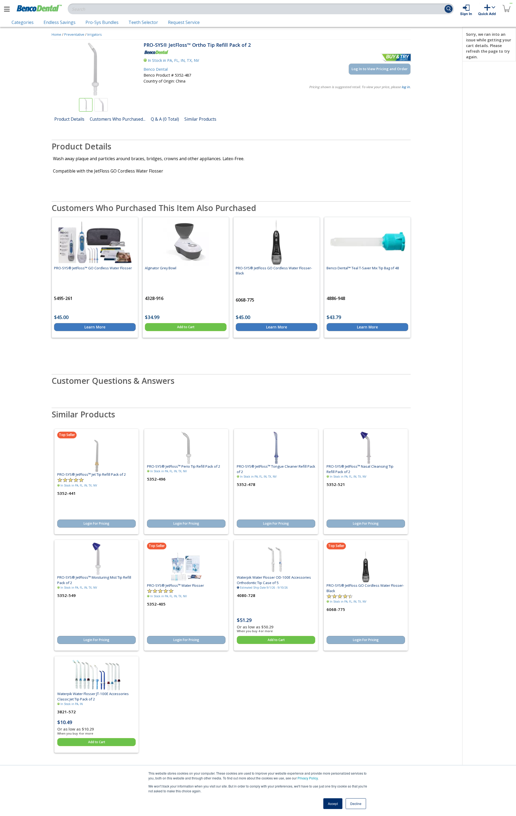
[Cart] (506, 5)
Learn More (94, 327)
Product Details (69, 119)
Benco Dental (156, 69)
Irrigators (94, 34)
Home (56, 34)
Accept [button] (333, 803)
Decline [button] (355, 803)
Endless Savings (60, 22)
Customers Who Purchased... (117, 119)
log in (406, 87)
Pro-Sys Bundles (102, 22)
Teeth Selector (143, 22)
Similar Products (200, 119)
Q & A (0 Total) (165, 119)
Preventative (74, 34)
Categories (23, 22)
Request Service (184, 22)
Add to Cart (186, 327)
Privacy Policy (308, 778)
